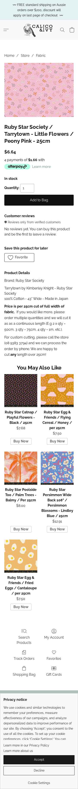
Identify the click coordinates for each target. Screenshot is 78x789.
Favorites (54, 659)
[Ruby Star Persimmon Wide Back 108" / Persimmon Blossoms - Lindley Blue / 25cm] (57, 468)
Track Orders (24, 659)
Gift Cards (54, 674)
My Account (54, 637)
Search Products (24, 640)
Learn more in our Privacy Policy (26, 745)
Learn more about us (18, 751)
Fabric (41, 55)
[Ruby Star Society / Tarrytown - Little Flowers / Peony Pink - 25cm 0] (39, 90)
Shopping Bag (24, 674)
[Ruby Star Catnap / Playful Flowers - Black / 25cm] (20, 390)
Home (9, 55)
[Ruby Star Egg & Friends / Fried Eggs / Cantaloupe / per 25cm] (20, 556)
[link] (39, 781)
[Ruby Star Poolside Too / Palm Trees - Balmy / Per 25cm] (20, 468)
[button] (38, 30)
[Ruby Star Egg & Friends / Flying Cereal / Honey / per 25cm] (57, 390)
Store (25, 55)
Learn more (41, 167)
